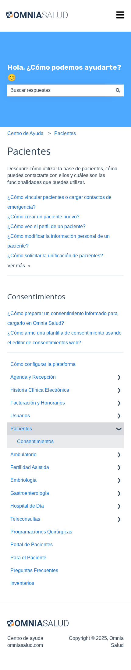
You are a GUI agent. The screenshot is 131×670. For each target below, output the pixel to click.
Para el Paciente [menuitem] (28, 557)
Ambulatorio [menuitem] (23, 454)
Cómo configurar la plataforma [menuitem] (43, 364)
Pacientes (65, 133)
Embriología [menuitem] (23, 480)
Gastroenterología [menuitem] (29, 493)
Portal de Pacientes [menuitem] (31, 544)
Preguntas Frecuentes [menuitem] (34, 570)
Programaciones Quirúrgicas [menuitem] (41, 531)
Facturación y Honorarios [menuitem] (37, 402)
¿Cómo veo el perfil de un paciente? (46, 226)
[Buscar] (118, 90)
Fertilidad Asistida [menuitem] (29, 467)
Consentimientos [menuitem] (35, 441)
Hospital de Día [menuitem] (27, 506)
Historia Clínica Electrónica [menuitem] (39, 390)
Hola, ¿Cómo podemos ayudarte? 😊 (64, 72)
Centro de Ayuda (25, 133)
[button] (119, 377)
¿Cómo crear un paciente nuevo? (43, 216)
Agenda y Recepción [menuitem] (33, 377)
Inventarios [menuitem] (22, 583)
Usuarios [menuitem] (20, 415)
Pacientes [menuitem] (21, 428)
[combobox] (59, 90)
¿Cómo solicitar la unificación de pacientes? (55, 255)
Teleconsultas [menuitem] (25, 519)
